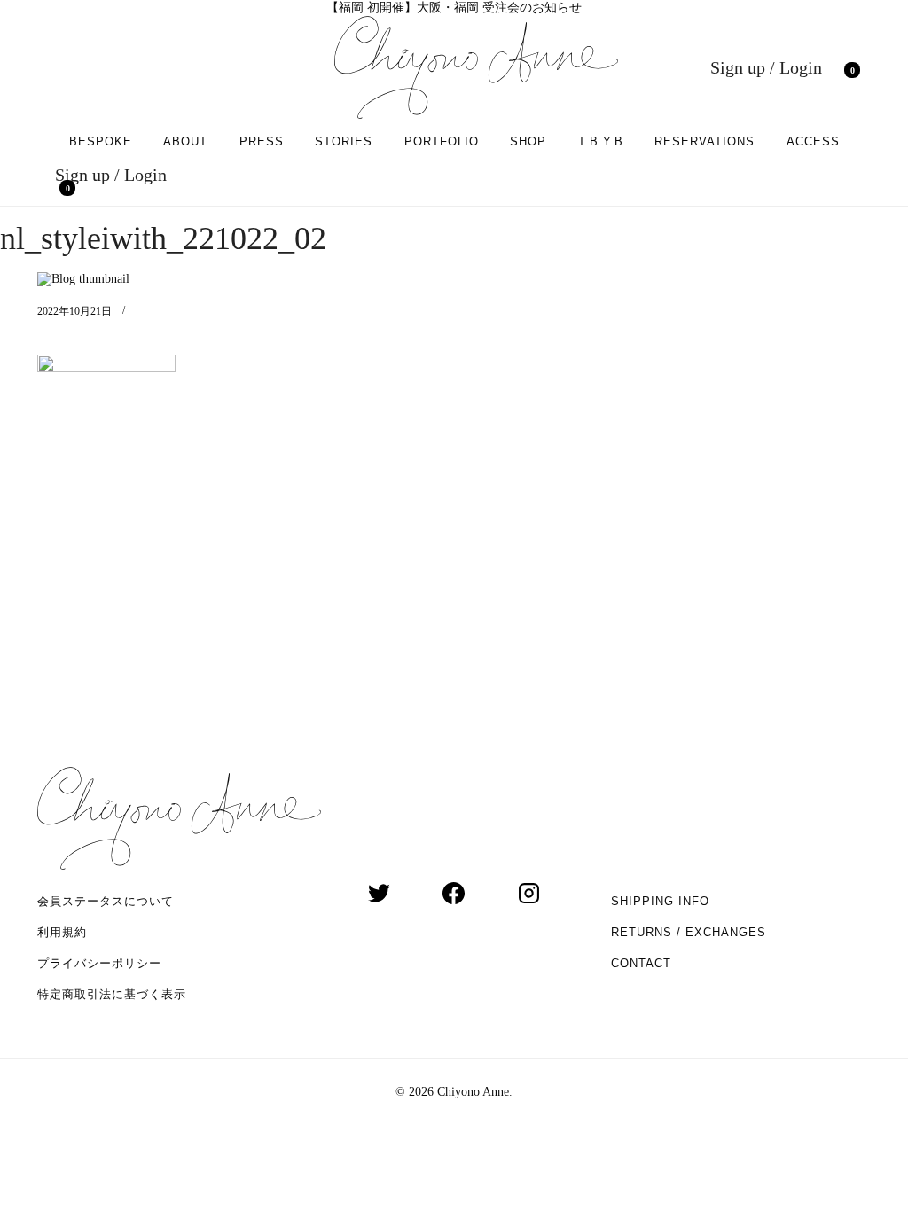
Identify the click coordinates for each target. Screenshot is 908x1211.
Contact (641, 963)
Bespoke (100, 141)
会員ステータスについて (105, 901)
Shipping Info (660, 901)
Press (261, 141)
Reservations (704, 141)
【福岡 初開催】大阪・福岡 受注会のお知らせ (454, 7)
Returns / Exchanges (688, 932)
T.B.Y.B (600, 141)
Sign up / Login (766, 67)
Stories (343, 141)
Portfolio (441, 141)
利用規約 (62, 932)
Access (813, 141)
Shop (528, 141)
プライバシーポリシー (99, 963)
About (185, 141)
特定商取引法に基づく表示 (111, 994)
